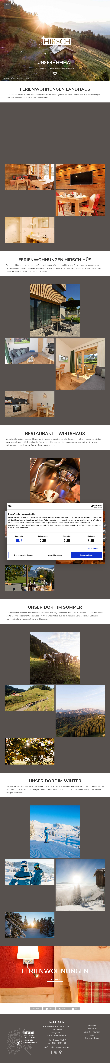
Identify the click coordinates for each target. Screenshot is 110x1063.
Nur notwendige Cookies (23, 555)
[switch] (43, 540)
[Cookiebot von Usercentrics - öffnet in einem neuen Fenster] (92, 506)
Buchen (55, 979)
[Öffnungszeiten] (104, 525)
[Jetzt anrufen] (104, 538)
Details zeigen (92, 548)
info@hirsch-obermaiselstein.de (56, 1047)
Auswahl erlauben (55, 555)
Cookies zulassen (86, 555)
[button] (36, 1008)
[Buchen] (104, 531)
